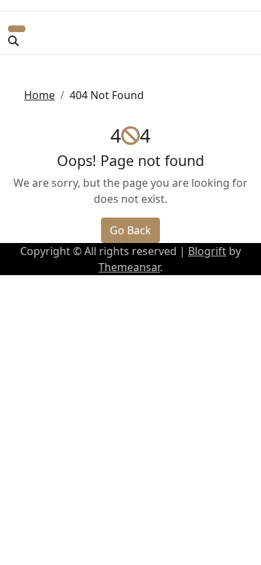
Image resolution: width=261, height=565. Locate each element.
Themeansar (129, 267)
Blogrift (207, 251)
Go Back (130, 230)
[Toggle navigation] (16, 28)
